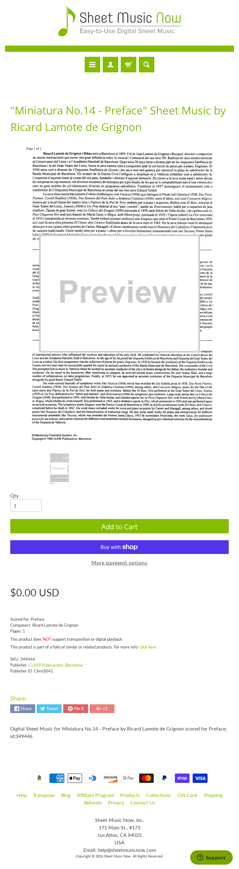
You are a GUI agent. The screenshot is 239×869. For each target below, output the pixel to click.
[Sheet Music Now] (119, 21)
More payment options (119, 563)
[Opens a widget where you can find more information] (211, 858)
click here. (148, 646)
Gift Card (187, 795)
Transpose (44, 795)
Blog (66, 795)
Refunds (93, 802)
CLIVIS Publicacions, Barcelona (55, 665)
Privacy (116, 802)
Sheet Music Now (117, 856)
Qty (14, 495)
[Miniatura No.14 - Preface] (59, 468)
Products (130, 795)
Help (21, 795)
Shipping (213, 795)
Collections (158, 795)
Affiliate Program (95, 795)
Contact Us (142, 802)
